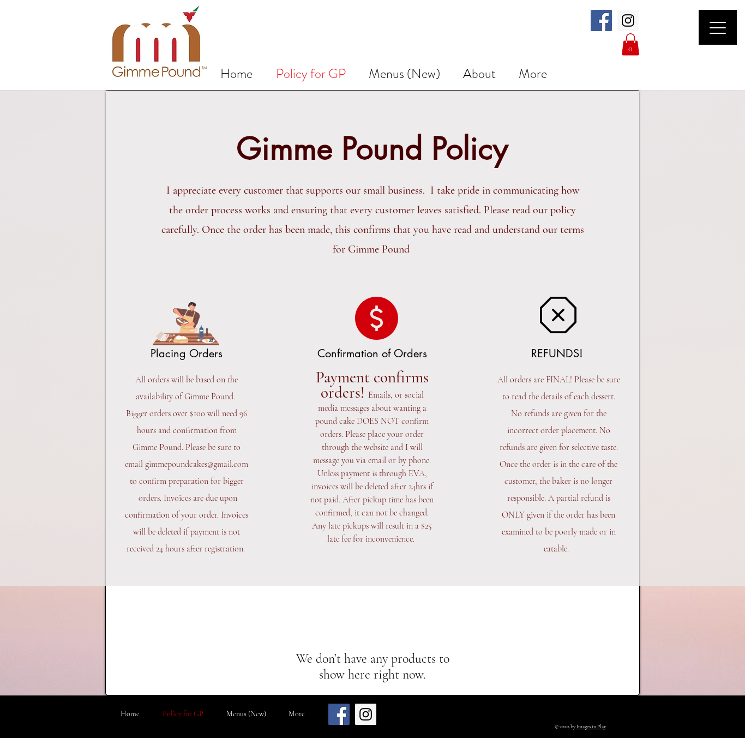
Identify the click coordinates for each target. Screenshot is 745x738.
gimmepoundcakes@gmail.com (196, 464)
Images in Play (591, 726)
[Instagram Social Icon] (628, 20)
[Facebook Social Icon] (601, 20)
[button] (630, 44)
